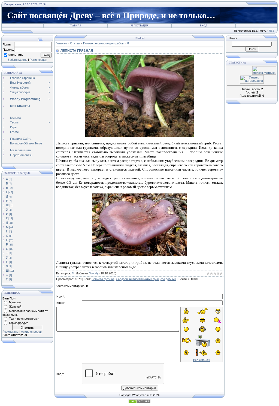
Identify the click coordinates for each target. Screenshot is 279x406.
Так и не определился (24, 318)
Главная (75, 25)
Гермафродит (18, 323)
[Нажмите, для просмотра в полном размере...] (139, 136)
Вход (203, 25)
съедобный (168, 279)
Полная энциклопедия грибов (103, 43)
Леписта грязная (103, 279)
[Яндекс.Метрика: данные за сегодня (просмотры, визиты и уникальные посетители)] (264, 70)
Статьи (75, 43)
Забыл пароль (17, 59)
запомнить (15, 54)
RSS (272, 30)
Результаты (10, 331)
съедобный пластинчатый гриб (137, 279)
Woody (94, 273)
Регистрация (139, 25)
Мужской (15, 302)
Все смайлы (201, 360)
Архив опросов (31, 331)
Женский (15, 306)
